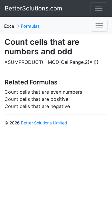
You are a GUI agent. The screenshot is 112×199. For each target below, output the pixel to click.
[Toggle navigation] (98, 8)
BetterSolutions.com (33, 8)
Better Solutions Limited (44, 122)
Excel (9, 26)
